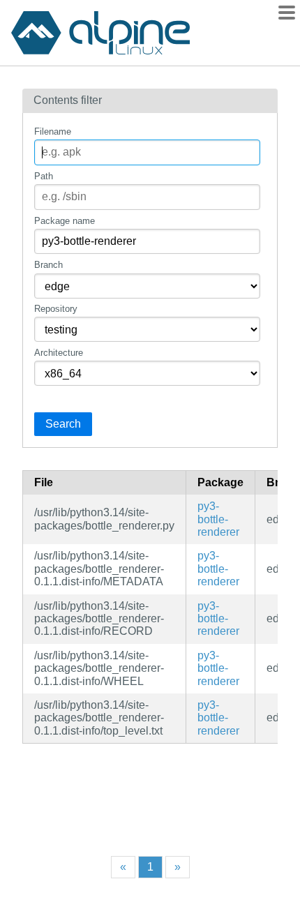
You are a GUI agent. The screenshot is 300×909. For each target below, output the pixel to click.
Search (63, 424)
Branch (48, 265)
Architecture (58, 352)
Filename (52, 131)
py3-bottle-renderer (218, 519)
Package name (64, 221)
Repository (55, 308)
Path (43, 176)
